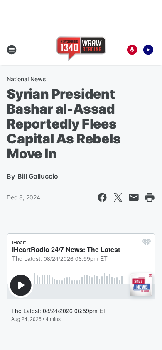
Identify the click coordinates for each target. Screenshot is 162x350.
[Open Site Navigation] (12, 50)
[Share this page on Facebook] (102, 197)
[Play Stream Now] (148, 50)
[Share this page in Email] (134, 197)
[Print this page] (149, 197)
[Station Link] (81, 49)
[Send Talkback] (132, 50)
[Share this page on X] (118, 197)
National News (26, 79)
